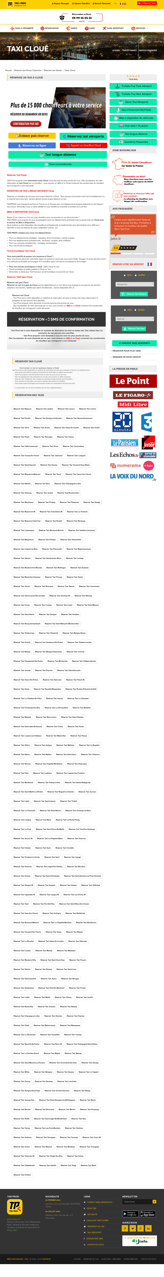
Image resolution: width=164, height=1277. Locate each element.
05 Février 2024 (52, 1200)
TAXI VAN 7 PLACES (136, 125)
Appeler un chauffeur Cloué (85, 145)
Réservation (51, 28)
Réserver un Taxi (95, 1226)
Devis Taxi (91, 1208)
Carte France (130, 50)
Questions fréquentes (136, 141)
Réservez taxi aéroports (85, 136)
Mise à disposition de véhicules (135, 117)
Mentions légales (15, 1259)
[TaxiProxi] (14, 1214)
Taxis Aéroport (115, 28)
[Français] (121, 3)
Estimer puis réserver (34, 135)
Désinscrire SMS (94, 1238)
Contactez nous (95, 1244)
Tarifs (73, 28)
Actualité (92, 1214)
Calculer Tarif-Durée (97, 1220)
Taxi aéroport (94, 1232)
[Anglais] (124, 3)
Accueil (116, 50)
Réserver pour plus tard (126, 350)
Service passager (148, 50)
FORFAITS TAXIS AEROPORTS (135, 343)
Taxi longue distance (60, 154)
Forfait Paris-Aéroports (99, 1202)
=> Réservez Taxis (148, 3)
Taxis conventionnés (59, 164)
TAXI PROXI (46, 1259)
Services (140, 28)
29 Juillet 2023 (52, 1211)
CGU (27, 1259)
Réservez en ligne (34, 145)
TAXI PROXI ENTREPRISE (136, 109)
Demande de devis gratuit (126, 357)
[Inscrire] (154, 1202)
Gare (92, 28)
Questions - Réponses (111, 1259)
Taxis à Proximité (23, 28)
